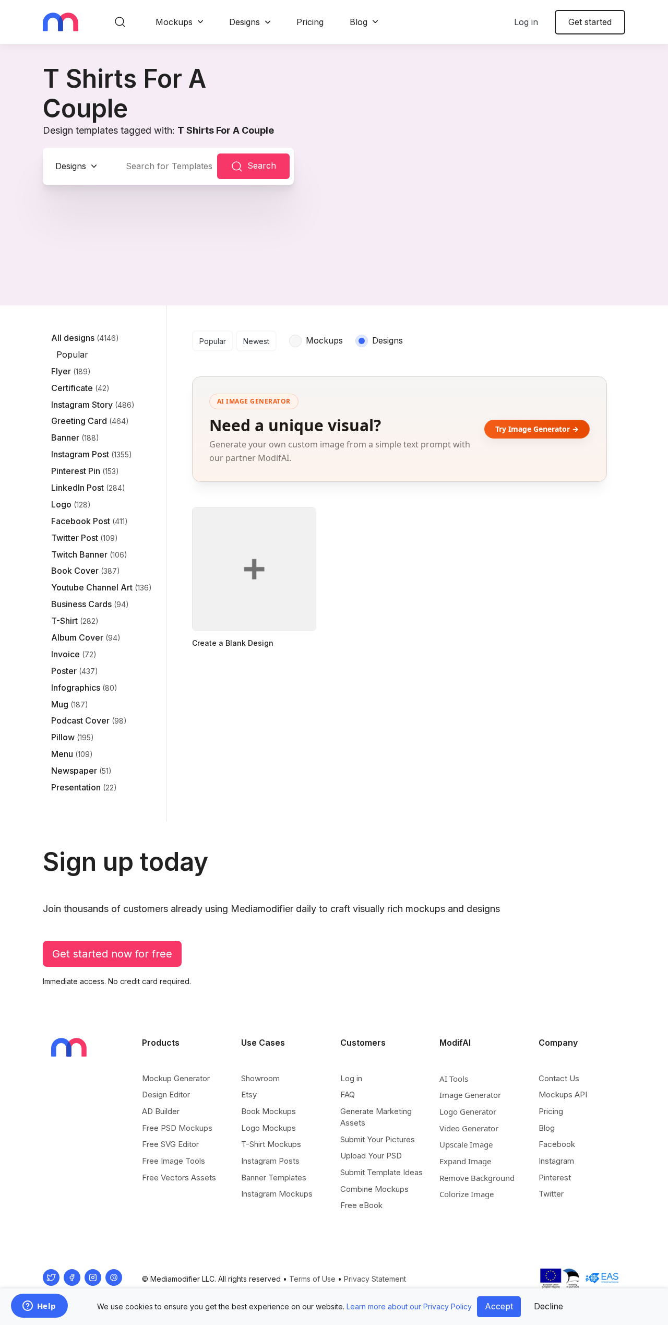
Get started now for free (112, 954)
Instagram (556, 1161)
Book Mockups (268, 1111)
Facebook (557, 1144)
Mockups (174, 22)
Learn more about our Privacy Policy (409, 1306)
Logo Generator (467, 1111)
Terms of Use (312, 1278)
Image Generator (470, 1095)
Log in (526, 22)
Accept (499, 1306)
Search (261, 165)
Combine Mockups (374, 1189)
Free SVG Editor (170, 1144)
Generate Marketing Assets (376, 1117)
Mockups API (563, 1094)
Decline (548, 1306)
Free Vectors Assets (179, 1177)
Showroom (260, 1078)
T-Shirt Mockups (271, 1144)
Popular (212, 341)
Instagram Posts (270, 1161)
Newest (256, 341)
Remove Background (477, 1178)
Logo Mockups (268, 1128)
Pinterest (555, 1177)
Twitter (551, 1194)
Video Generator (468, 1128)
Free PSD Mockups (177, 1128)
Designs (244, 22)
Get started (590, 22)
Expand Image (465, 1161)
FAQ (347, 1094)
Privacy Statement (375, 1278)
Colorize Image (466, 1194)
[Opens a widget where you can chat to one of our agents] (39, 1307)
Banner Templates (273, 1177)
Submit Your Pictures (377, 1139)
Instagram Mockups (277, 1194)
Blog (358, 22)
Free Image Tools (173, 1161)
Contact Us (559, 1078)
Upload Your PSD (371, 1156)
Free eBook (361, 1205)
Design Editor (166, 1094)
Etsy (249, 1094)
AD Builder (161, 1111)
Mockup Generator (176, 1078)
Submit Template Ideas (381, 1172)
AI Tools (453, 1078)
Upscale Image (466, 1144)
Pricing (310, 22)
